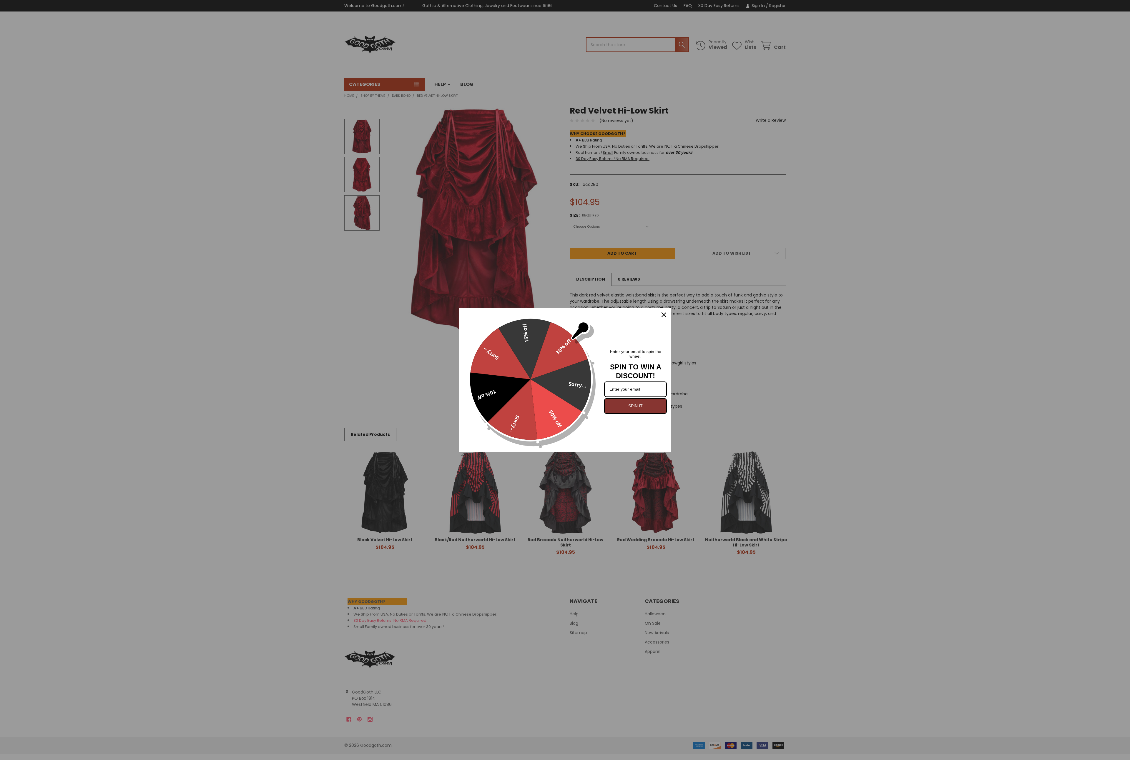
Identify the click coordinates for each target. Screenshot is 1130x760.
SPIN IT (635, 406)
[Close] (664, 315)
